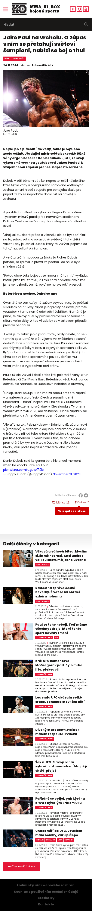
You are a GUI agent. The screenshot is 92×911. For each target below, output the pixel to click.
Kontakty (46, 904)
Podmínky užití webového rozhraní (46, 885)
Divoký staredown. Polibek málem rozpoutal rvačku (57, 732)
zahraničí (18, 58)
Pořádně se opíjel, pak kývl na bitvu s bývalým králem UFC (60, 801)
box (6, 58)
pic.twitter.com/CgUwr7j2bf (24, 470)
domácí (45, 564)
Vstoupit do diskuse (72, 511)
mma (50, 638)
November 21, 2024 (67, 474)
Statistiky (46, 898)
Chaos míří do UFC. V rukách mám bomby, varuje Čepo (58, 833)
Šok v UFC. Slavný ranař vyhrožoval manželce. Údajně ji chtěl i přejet (61, 766)
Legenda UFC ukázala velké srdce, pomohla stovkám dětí (60, 700)
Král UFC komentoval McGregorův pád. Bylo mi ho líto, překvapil (58, 665)
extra (50, 739)
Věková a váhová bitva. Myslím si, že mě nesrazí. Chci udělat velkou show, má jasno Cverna (61, 555)
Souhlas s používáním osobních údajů (46, 891)
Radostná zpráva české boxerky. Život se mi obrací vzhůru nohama (57, 592)
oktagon (68, 840)
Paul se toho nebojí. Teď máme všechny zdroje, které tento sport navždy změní (61, 629)
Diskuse (83, 502)
